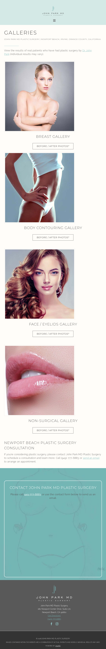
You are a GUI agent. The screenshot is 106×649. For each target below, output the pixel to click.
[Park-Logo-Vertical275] (53, 6)
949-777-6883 (32, 494)
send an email (91, 457)
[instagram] (57, 624)
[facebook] (51, 624)
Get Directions (54, 616)
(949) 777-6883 (54, 619)
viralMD (58, 646)
